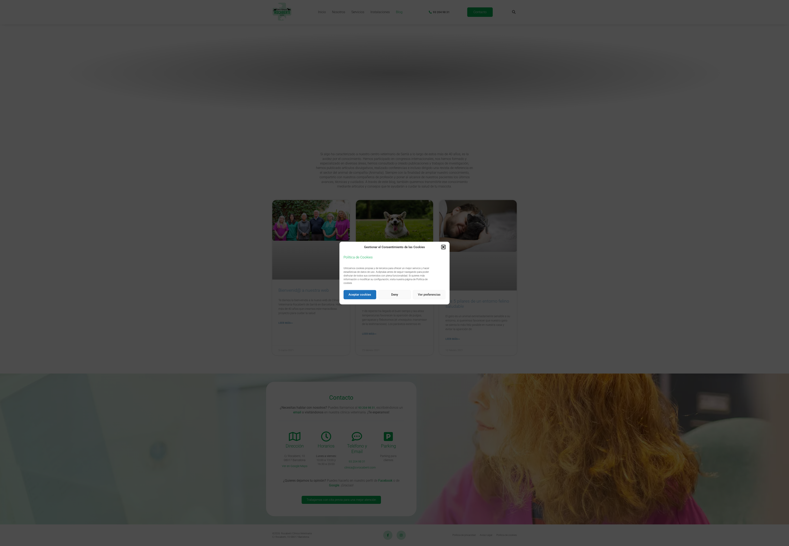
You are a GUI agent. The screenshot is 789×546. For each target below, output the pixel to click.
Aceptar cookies (359, 294)
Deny (394, 294)
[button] (443, 247)
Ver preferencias (429, 294)
